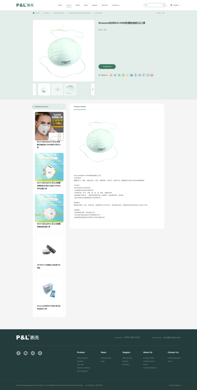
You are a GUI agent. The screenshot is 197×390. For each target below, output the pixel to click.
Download (126, 364)
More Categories (82, 371)
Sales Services (127, 358)
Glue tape (80, 364)
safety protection (59, 13)
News (103, 361)
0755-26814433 (132, 337)
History (145, 364)
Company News (106, 358)
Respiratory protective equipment (79, 13)
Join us (170, 361)
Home (38, 13)
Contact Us (107, 66)
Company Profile (148, 358)
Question (125, 361)
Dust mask (98, 13)
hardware (80, 361)
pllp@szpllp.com (172, 337)
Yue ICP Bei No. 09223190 (94, 385)
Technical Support (175, 385)
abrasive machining (83, 368)
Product (46, 13)
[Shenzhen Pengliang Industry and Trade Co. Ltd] (25, 5)
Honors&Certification (150, 368)
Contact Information (174, 358)
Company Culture (149, 361)
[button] (92, 89)
